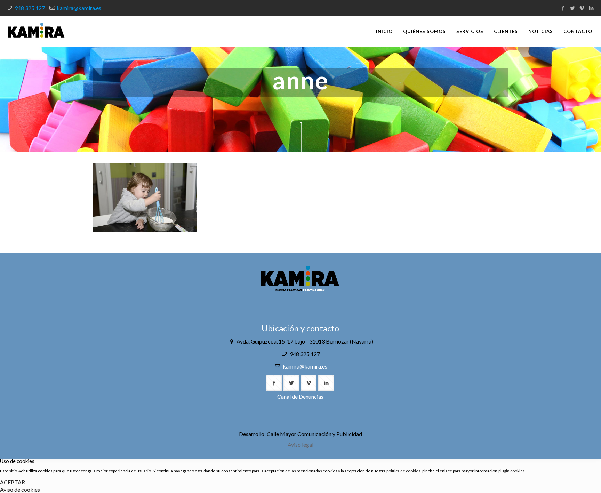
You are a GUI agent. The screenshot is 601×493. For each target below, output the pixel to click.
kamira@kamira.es (79, 8)
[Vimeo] (582, 8)
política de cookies (403, 471)
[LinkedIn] (591, 8)
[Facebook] (563, 8)
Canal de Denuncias (300, 396)
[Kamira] (36, 31)
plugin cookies (511, 471)
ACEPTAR (12, 482)
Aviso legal (300, 444)
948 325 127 (30, 8)
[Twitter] (572, 8)
